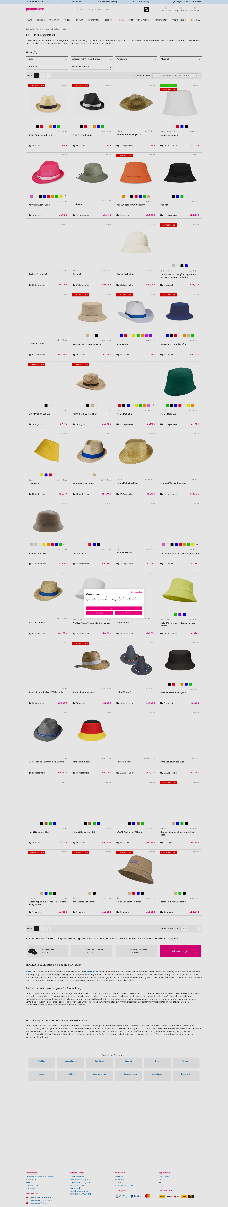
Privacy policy (136, 592)
